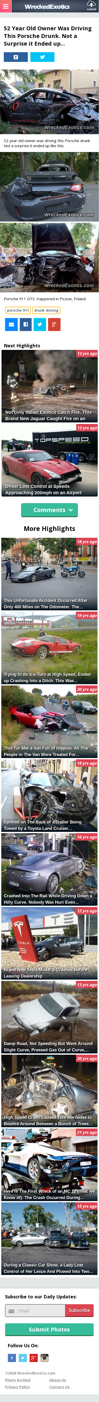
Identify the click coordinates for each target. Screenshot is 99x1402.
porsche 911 (18, 310)
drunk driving (46, 310)
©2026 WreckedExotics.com (30, 1373)
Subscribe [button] (79, 1310)
